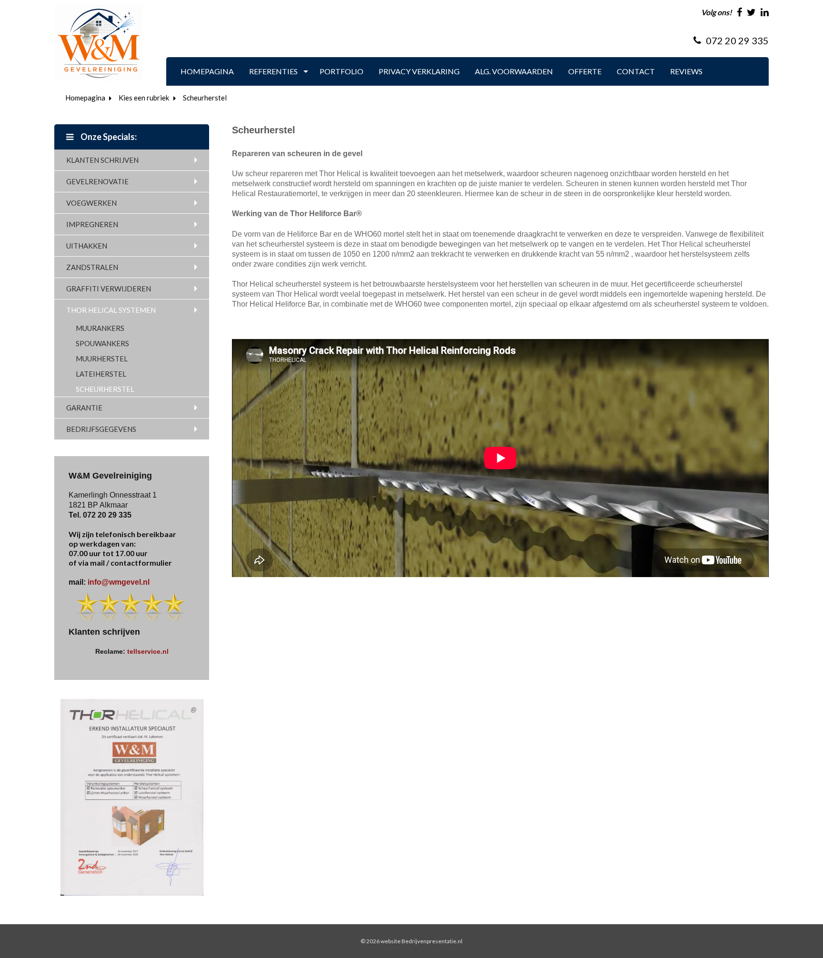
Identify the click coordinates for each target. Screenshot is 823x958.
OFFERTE (585, 71)
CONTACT (636, 71)
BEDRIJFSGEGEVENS (101, 429)
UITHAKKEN (86, 245)
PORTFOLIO (341, 71)
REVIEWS (686, 71)
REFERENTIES (273, 71)
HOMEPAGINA (207, 71)
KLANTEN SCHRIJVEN (102, 160)
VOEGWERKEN (91, 203)
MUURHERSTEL (102, 358)
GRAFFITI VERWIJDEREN (108, 288)
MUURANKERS (100, 328)
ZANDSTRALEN (92, 267)
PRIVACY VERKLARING (419, 71)
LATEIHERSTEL (101, 373)
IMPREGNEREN (92, 224)
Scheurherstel (205, 97)
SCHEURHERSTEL (105, 389)
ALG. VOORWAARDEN (514, 71)
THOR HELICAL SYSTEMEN (111, 310)
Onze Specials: (108, 136)
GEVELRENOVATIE (97, 181)
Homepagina (85, 97)
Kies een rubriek (144, 97)
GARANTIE (84, 407)
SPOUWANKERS (102, 343)
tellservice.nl (148, 651)
